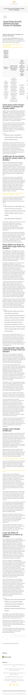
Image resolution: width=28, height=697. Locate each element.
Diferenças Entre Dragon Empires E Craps (13, 47)
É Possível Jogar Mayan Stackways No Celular (13, 458)
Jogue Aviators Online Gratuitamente (13, 218)
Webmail (4, 653)
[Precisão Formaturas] (14, 3)
